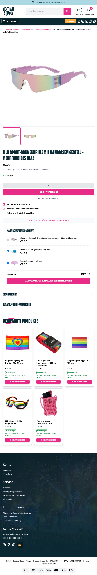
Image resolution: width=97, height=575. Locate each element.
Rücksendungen (9, 499)
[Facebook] (86, 21)
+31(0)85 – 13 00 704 (12, 538)
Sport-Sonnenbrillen (43, 29)
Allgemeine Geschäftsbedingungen (17, 513)
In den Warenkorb (48, 192)
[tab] (48, 295)
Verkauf (70, 21)
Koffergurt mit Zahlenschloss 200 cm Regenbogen (46, 363)
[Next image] (89, 81)
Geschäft (16, 29)
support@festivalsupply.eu (15, 534)
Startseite (7, 29)
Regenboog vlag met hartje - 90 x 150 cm (14, 361)
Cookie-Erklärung (10, 517)
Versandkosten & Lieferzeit (14, 495)
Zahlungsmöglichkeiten (12, 491)
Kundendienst (8, 488)
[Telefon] (82, 21)
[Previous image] (7, 81)
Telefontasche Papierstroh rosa (44, 422)
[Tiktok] (94, 21)
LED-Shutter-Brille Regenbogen (13, 422)
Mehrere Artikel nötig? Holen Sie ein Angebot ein (49, 220)
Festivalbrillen (27, 29)
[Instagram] (90, 21)
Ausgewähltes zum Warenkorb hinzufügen (48, 280)
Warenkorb (7, 474)
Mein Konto (7, 470)
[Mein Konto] (79, 10)
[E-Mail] (79, 21)
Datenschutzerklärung (12, 520)
